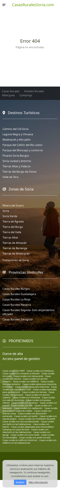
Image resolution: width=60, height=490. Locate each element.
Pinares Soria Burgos (15, 155)
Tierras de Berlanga (14, 248)
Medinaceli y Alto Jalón (16, 139)
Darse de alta (12, 353)
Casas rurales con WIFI (13, 370)
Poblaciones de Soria (15, 260)
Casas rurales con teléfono (26, 381)
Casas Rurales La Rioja (16, 299)
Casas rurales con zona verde (25, 434)
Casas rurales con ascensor (24, 402)
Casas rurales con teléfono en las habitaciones (29, 441)
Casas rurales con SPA (21, 405)
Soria (5, 211)
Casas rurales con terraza (34, 392)
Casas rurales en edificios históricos (19, 440)
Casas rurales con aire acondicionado (20, 421)
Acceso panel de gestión (21, 358)
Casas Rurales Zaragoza (17, 319)
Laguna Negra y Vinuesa (17, 134)
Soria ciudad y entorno (16, 161)
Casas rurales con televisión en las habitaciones (25, 431)
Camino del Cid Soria (15, 129)
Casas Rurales (11, 91)
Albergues (8, 95)
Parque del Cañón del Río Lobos (22, 145)
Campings (26, 95)
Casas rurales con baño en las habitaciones (28, 423)
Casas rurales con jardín (26, 416)
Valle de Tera (10, 177)
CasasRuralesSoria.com (33, 4)
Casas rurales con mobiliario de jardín (36, 418)
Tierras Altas (10, 237)
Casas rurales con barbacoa (40, 370)
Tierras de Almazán (14, 243)
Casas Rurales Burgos (16, 289)
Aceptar (20, 482)
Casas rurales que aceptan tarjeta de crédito (30, 409)
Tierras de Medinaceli (16, 253)
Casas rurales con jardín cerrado (35, 437)
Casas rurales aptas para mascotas (32, 386)
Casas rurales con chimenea (26, 397)
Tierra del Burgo (12, 227)
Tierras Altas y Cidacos (16, 166)
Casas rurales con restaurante (28, 376)
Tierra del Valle (11, 232)
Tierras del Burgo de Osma (19, 171)
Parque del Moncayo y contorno (22, 150)
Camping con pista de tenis (15, 429)
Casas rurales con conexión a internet (21, 373)
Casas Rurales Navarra (16, 305)
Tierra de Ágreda (13, 221)
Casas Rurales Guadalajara (19, 294)
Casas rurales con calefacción (28, 408)
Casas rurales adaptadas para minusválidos (32, 426)
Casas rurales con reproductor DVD (29, 388)
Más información (38, 482)
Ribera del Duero (13, 205)
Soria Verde (9, 216)
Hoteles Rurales (34, 91)
